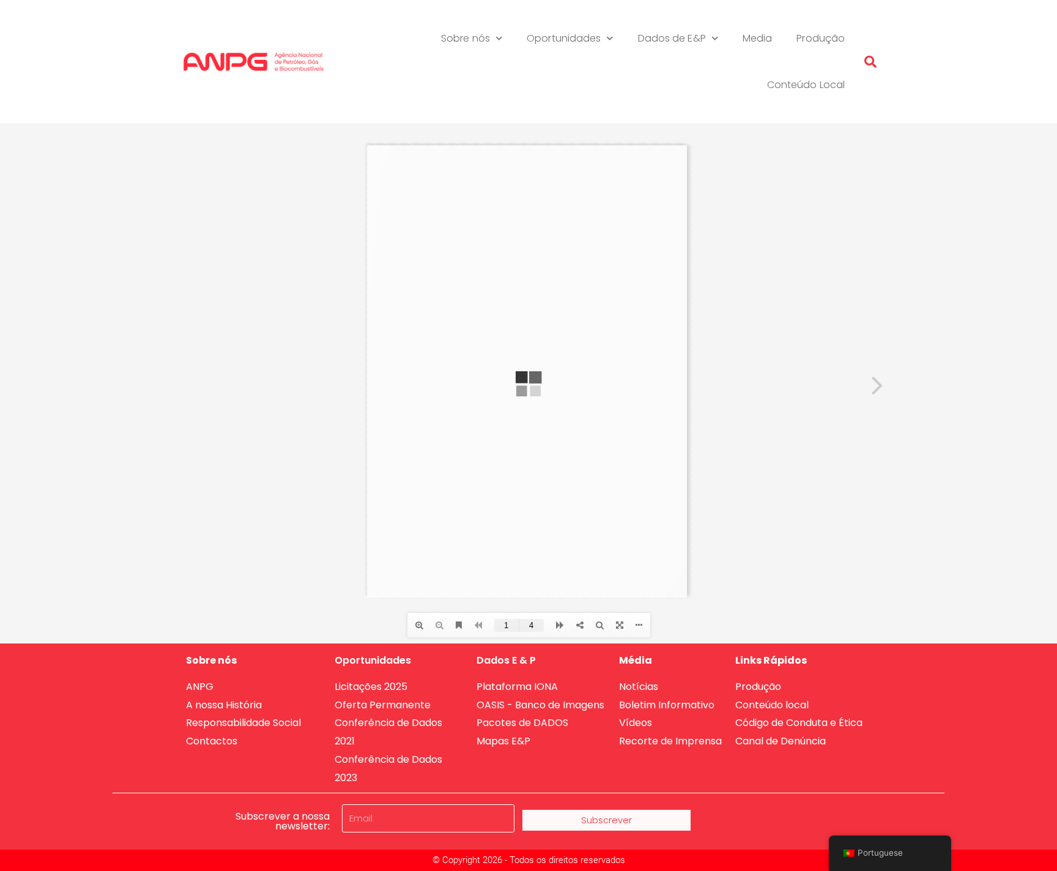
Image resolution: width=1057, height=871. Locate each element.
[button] (870, 62)
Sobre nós (465, 38)
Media (758, 38)
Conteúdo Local (806, 85)
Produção (820, 38)
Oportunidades (564, 38)
